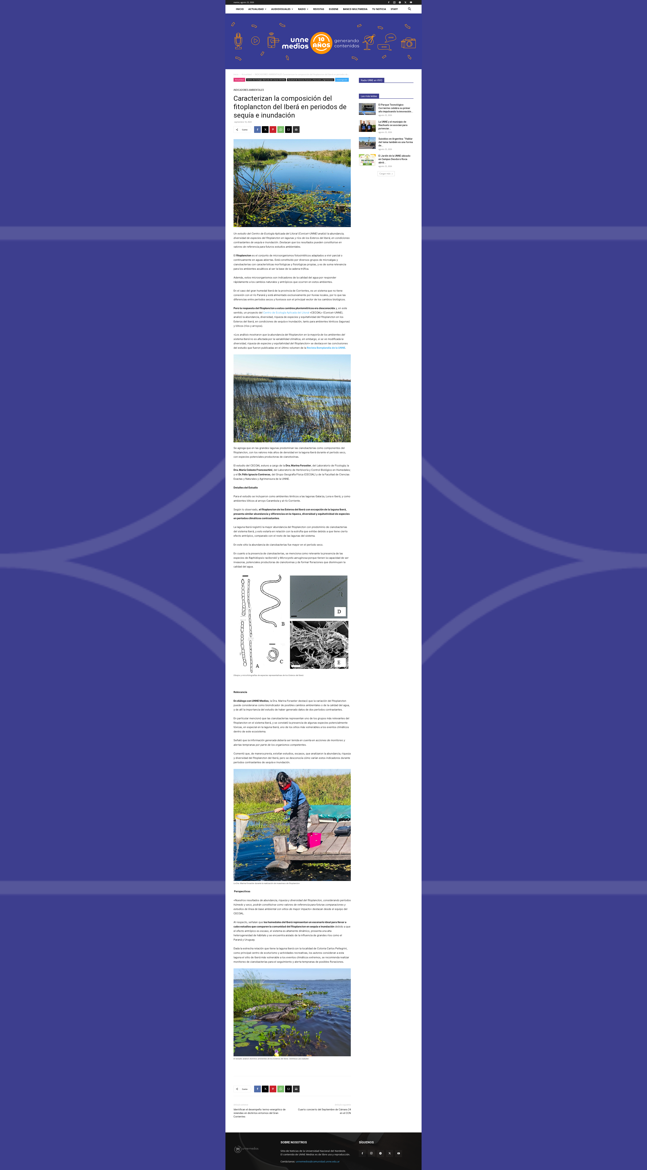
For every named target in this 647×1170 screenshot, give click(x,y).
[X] (405, 2)
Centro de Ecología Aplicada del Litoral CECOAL (266, 79)
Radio (302, 9)
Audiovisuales (280, 9)
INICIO (240, 9)
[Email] (288, 129)
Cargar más (385, 173)
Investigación (342, 79)
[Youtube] (410, 2)
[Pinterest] (273, 129)
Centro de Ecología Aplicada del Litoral (286, 312)
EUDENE (333, 9)
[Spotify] (399, 2)
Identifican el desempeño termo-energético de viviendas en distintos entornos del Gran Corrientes (260, 1113)
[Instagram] (394, 2)
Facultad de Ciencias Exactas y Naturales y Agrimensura (310, 79)
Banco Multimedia (355, 9)
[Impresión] (296, 129)
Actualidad (256, 9)
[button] (409, 9)
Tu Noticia (379, 9)
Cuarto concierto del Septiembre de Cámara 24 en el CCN (324, 1111)
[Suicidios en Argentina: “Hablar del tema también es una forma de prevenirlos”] (367, 143)
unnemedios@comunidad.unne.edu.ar (318, 1161)
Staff (394, 9)
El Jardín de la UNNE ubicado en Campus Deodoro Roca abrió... (394, 159)
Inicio (236, 74)
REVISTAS (318, 9)
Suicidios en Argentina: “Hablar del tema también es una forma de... (395, 142)
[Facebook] (388, 2)
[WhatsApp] (280, 129)
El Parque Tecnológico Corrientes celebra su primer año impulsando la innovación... (395, 108)
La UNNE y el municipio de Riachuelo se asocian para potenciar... (392, 125)
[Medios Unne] (323, 41)
